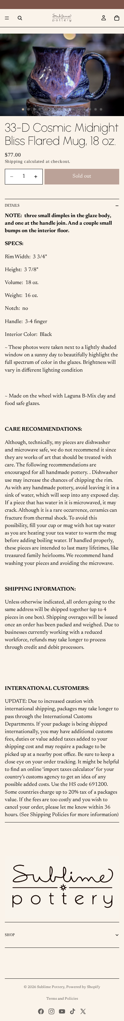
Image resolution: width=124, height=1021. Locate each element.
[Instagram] (51, 1011)
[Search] (19, 18)
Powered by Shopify (83, 987)
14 (95, 109)
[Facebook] (41, 1011)
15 (101, 109)
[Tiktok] (72, 1011)
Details (12, 205)
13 (90, 109)
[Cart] (116, 18)
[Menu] (7, 18)
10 (73, 109)
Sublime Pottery (50, 987)
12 (84, 109)
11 (79, 109)
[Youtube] (62, 1011)
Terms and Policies (62, 999)
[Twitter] (83, 1011)
